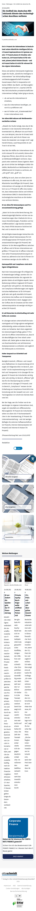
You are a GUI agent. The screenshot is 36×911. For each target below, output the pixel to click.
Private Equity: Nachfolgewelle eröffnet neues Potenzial (18, 686)
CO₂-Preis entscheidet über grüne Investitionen (28, 686)
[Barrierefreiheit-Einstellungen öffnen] (32, 459)
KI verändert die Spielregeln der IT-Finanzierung (7, 686)
